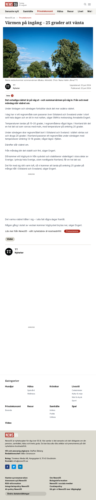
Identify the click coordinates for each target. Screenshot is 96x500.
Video (8, 423)
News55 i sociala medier (61, 483)
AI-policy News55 (13, 489)
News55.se (10, 18)
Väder (10, 239)
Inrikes (52, 410)
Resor (70, 11)
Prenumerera (72, 231)
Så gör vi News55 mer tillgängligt (66, 489)
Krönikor (54, 386)
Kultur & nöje (77, 394)
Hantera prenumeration (16, 478)
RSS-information (13, 483)
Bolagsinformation (58, 480)
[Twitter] (14, 467)
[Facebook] (7, 467)
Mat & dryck (77, 397)
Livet (80, 11)
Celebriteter (77, 390)
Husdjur (9, 386)
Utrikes (53, 417)
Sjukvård (31, 390)
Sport (74, 400)
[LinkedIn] (20, 467)
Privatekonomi (45, 11)
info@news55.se (21, 461)
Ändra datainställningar (18, 494)
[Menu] (89, 4)
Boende (8, 410)
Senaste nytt (12, 11)
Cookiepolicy (56, 486)
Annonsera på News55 (16, 480)
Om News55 (55, 478)
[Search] (85, 4)
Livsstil (76, 386)
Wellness (31, 394)
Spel (74, 406)
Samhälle (28, 11)
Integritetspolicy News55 (17, 486)
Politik (52, 414)
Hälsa (60, 11)
